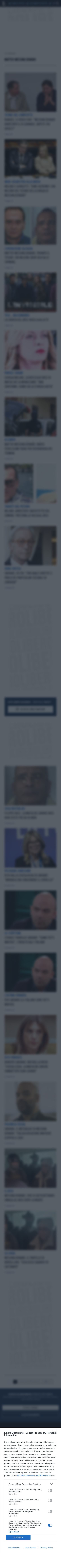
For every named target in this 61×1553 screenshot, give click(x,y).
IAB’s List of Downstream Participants (34, 1475)
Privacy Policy (46, 1547)
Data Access (30, 1547)
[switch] (50, 1490)
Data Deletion (14, 1547)
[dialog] (30, 1490)
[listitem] (30, 1484)
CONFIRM (18, 1537)
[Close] (55, 1433)
